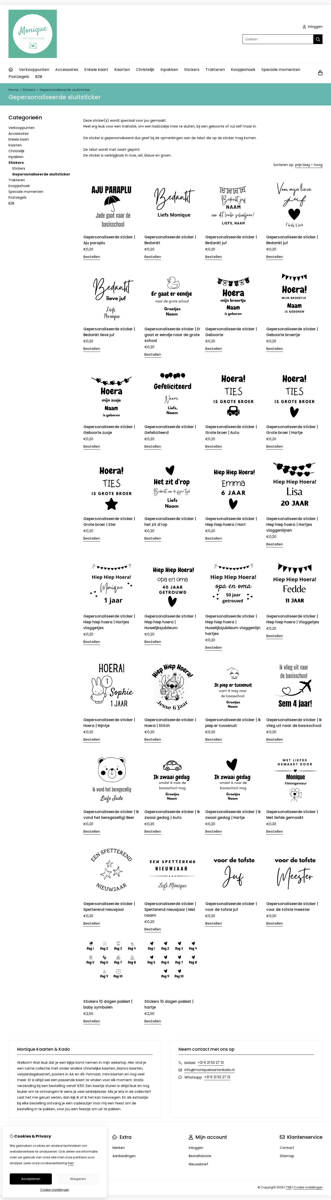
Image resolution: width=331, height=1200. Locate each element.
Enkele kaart (96, 69)
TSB (289, 1187)
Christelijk (145, 69)
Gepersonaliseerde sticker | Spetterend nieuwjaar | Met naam (170, 909)
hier (71, 1163)
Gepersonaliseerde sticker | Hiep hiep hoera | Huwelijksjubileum (170, 622)
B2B (38, 76)
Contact (287, 1147)
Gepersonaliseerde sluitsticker (64, 89)
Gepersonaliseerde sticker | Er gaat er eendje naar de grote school (172, 334)
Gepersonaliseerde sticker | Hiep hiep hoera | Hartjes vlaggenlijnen (292, 524)
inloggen (315, 26)
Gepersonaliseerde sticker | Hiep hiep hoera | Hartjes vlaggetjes (109, 622)
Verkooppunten (34, 69)
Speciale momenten (280, 69)
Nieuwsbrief (198, 1164)
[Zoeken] (318, 39)
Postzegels (18, 76)
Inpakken (169, 69)
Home (13, 89)
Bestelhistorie (200, 1156)
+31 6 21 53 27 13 (211, 1062)
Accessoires (66, 69)
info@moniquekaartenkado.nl (209, 1069)
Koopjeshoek (243, 69)
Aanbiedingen (124, 1156)
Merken (118, 1147)
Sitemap (287, 1156)
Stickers (191, 69)
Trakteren (215, 69)
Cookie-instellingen (308, 1187)
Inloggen (196, 1147)
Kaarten (122, 69)
